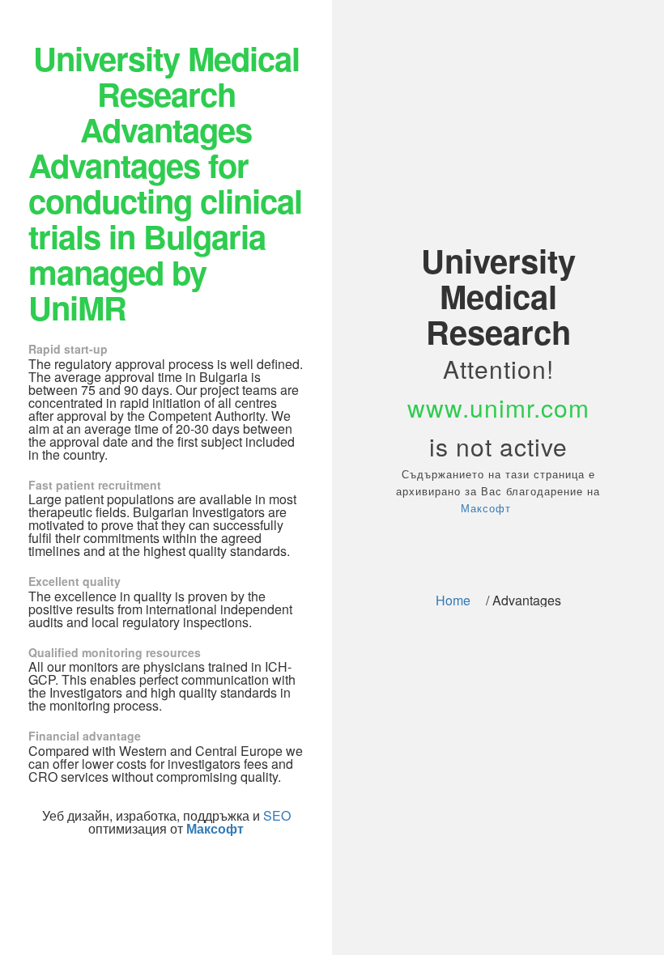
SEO (277, 815)
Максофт (486, 508)
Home (453, 600)
